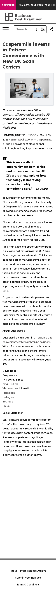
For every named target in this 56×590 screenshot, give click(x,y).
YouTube (7, 401)
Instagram (8, 397)
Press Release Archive (33, 570)
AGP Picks (8, 5)
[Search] (35, 29)
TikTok (6, 405)
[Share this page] (51, 29)
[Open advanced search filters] (43, 29)
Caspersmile (44, 139)
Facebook (8, 392)
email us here (10, 384)
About (13, 570)
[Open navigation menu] (5, 29)
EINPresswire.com (21, 139)
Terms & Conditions (28, 584)
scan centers (33, 222)
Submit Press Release (28, 577)
